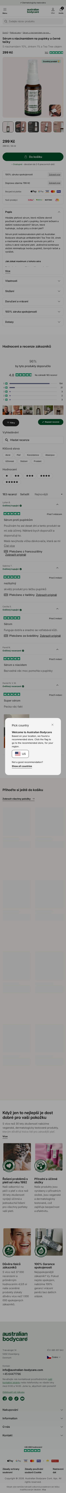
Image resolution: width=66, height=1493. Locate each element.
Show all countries (22, 766)
